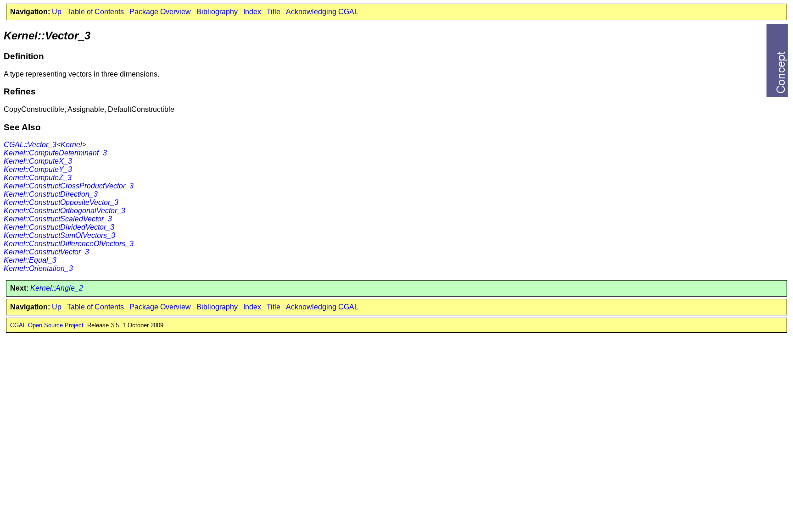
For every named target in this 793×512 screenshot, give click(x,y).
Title (273, 12)
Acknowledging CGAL (322, 12)
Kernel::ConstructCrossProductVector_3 (69, 186)
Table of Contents (95, 12)
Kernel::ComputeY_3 (38, 169)
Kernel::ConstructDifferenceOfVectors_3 (69, 244)
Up (56, 12)
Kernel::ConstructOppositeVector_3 (61, 202)
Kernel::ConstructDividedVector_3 (59, 227)
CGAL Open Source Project (47, 325)
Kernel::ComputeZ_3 (38, 178)
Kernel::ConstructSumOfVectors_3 (59, 235)
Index (252, 12)
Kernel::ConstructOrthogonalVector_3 (64, 211)
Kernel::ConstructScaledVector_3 (58, 219)
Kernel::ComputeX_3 (38, 161)
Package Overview (160, 12)
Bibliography (217, 12)
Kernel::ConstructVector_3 (46, 252)
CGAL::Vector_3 (30, 145)
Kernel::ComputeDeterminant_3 (55, 153)
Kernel (71, 145)
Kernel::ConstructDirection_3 (51, 194)
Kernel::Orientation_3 (38, 268)
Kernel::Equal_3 (30, 260)
